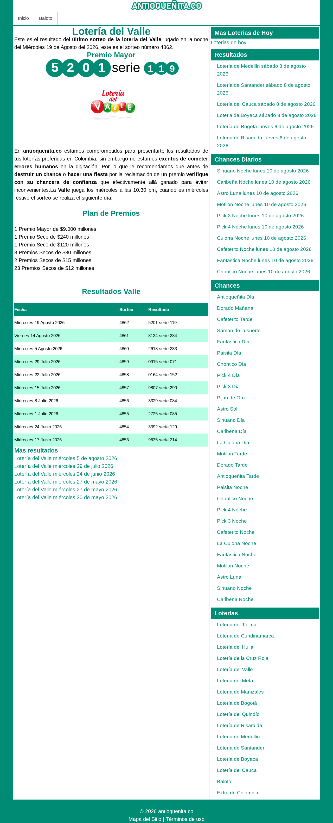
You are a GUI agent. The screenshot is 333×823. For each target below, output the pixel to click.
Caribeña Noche (235, 599)
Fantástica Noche (237, 554)
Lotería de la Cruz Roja (242, 658)
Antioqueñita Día (235, 297)
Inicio (23, 18)
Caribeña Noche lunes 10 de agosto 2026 (264, 182)
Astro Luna (229, 577)
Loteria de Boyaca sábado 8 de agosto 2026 (267, 115)
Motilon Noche (233, 565)
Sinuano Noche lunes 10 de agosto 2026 (263, 171)
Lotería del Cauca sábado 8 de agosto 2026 (266, 104)
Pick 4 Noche (232, 509)
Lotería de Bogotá (237, 703)
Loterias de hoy (228, 42)
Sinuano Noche (234, 588)
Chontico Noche (235, 498)
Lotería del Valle (235, 669)
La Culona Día (233, 442)
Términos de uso (185, 819)
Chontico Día (231, 364)
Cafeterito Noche (236, 532)
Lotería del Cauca (237, 770)
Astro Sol (227, 409)
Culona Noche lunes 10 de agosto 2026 (261, 238)
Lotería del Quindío (238, 714)
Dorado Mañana (235, 308)
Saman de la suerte (239, 330)
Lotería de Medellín (238, 736)
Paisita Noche (232, 487)
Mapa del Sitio (145, 819)
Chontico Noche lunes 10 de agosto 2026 (263, 271)
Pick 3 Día (228, 386)
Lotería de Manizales (240, 692)
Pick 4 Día (228, 375)
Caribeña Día (232, 431)
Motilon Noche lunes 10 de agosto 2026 (261, 204)
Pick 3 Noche (232, 521)
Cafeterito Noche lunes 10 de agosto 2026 (264, 249)
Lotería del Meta (235, 680)
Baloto (45, 18)
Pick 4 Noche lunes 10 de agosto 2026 (260, 227)
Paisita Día (229, 353)
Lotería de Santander (240, 748)
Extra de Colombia (237, 792)
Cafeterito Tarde (235, 319)
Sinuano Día (231, 420)
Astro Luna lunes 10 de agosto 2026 (257, 193)
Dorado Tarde (232, 465)
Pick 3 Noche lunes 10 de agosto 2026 (260, 215)
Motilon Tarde (232, 453)
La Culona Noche (236, 543)
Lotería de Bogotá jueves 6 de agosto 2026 (265, 126)
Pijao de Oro (231, 397)
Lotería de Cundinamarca (245, 636)
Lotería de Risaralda (239, 725)
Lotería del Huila (235, 647)
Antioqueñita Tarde (238, 476)
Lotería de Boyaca (237, 759)
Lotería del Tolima (237, 624)
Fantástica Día (233, 341)
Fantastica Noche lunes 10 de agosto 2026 (265, 260)
